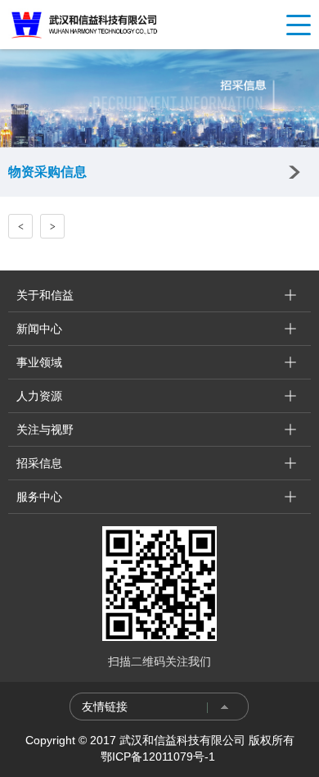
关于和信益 (45, 295)
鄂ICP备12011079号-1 (159, 756)
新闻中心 (39, 328)
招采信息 (39, 463)
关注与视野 (45, 429)
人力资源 (39, 395)
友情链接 (105, 706)
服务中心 (39, 496)
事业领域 (39, 362)
